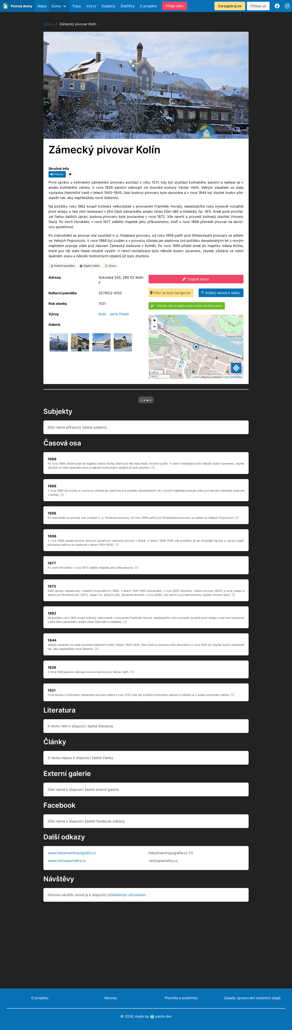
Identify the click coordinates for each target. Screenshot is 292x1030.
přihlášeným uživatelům (127, 967)
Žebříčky (128, 6)
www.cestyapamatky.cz (67, 933)
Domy (48, 24)
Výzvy (91, 6)
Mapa (41, 6)
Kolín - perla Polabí (114, 314)
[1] (153, 539)
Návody (110, 998)
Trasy (76, 6)
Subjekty (108, 6)
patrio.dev (163, 1016)
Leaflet (196, 377)
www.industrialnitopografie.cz (72, 925)
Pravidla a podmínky (181, 998)
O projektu (148, 6)
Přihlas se (258, 6)
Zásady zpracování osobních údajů (252, 998)
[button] (196, 347)
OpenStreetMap (233, 377)
